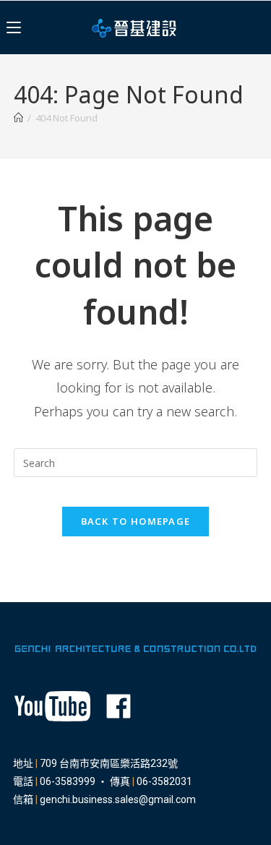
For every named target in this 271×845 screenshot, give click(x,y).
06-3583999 (67, 781)
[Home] (18, 117)
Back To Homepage (136, 521)
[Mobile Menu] (14, 27)
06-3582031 (164, 781)
